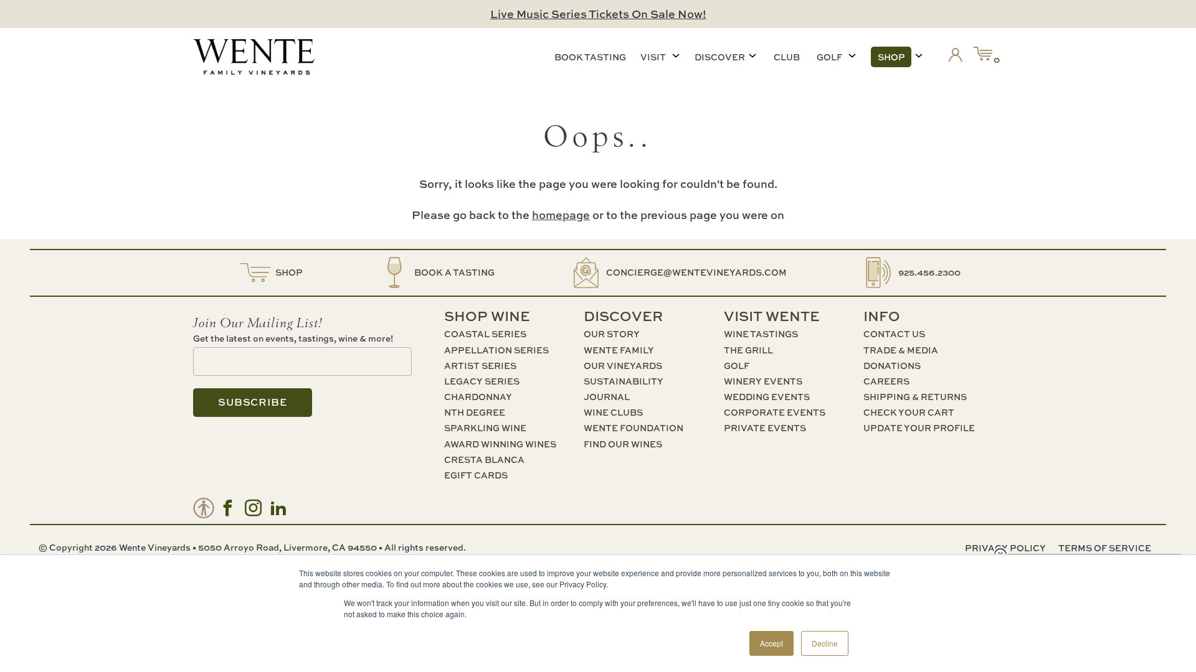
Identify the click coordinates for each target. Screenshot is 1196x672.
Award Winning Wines (500, 444)
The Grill (748, 350)
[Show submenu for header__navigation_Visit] (675, 56)
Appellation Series (496, 350)
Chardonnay (478, 397)
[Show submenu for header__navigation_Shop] (918, 56)
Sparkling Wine (485, 428)
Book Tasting (590, 57)
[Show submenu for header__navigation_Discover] (752, 56)
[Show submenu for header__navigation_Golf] (852, 56)
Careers (886, 381)
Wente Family (619, 350)
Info (881, 316)
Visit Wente (772, 316)
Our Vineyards (623, 365)
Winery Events (763, 381)
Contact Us (894, 334)
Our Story (612, 334)
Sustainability (623, 381)
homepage (561, 215)
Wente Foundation (633, 428)
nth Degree (474, 412)
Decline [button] (825, 643)
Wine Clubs (613, 412)
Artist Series (480, 365)
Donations (892, 365)
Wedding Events (767, 397)
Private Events (765, 428)
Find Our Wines (623, 444)
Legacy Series (482, 381)
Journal (607, 397)
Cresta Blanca (484, 459)
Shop (891, 57)
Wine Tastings (761, 334)
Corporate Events (774, 412)
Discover (720, 57)
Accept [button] (771, 643)
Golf (829, 57)
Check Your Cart (908, 412)
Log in (958, 57)
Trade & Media (900, 350)
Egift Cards (476, 475)
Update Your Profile (919, 428)
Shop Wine (487, 316)
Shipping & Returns (915, 397)
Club (787, 57)
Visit (653, 57)
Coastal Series (485, 334)
